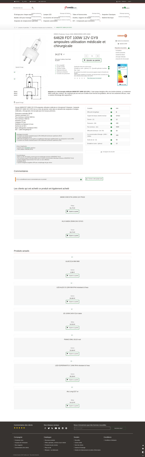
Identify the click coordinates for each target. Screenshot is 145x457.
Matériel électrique (115, 17)
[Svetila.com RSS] (52, 428)
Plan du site (48, 447)
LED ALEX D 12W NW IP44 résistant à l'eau (72, 287)
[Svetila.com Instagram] (59, 428)
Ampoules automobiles (56, 20)
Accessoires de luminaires (56, 17)
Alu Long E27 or (72, 391)
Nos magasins (18, 445)
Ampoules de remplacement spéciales (27, 20)
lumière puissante (120, 52)
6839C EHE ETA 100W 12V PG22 (72, 197)
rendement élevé (120, 54)
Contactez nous (19, 440)
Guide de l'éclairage (80, 447)
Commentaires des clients (22, 447)
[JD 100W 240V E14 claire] (72, 309)
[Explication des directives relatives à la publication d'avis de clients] (81, 179)
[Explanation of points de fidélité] (109, 76)
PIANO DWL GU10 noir (72, 339)
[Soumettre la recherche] (33, 7)
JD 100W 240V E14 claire (72, 313)
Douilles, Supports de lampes (86, 17)
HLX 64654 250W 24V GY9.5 (72, 221)
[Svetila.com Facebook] (45, 428)
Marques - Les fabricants (51, 450)
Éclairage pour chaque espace (27, 14)
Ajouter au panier (73, 211)
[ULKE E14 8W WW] (72, 257)
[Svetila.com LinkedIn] (63, 428)
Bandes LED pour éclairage (27, 17)
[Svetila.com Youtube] (56, 428)
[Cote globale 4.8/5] (19, 427)
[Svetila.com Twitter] (49, 428)
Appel (25, 1)
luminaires (27, 147)
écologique (119, 50)
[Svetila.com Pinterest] (66, 428)
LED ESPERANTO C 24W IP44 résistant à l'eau (72, 365)
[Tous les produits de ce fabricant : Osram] (122, 35)
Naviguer (33, 1)
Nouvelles (77, 440)
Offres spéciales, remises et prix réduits (55, 442)
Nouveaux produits (50, 440)
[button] (42, 1)
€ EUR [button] (130, 1)
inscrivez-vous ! (118, 428)
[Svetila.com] (71, 8)
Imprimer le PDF (123, 43)
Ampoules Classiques (115, 14)
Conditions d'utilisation (111, 440)
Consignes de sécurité (108, 151)
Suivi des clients (79, 445)
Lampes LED (56, 14)
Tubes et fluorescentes (86, 14)
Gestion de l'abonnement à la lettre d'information (88, 450)
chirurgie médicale (120, 56)
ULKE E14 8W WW (72, 261)
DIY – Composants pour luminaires (86, 20)
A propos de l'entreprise (21, 442)
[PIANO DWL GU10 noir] (72, 335)
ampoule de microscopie (122, 58)
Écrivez (17, 1)
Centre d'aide (78, 442)
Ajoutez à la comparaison (123, 40)
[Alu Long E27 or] (72, 387)
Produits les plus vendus (51, 445)
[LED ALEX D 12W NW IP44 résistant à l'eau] (72, 283)
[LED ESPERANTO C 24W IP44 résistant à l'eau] (72, 361)
